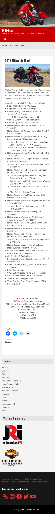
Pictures (5, 394)
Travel (4, 400)
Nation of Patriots (10, 391)
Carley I (5, 371)
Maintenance (7, 387)
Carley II (5, 374)
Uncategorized (8, 404)
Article (5, 367)
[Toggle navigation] (11, 39)
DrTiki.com (8, 30)
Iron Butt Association (11, 381)
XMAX (4, 410)
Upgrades (6, 407)
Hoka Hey (6, 377)
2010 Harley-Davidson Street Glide (27, 301)
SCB (4, 397)
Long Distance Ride (10, 384)
